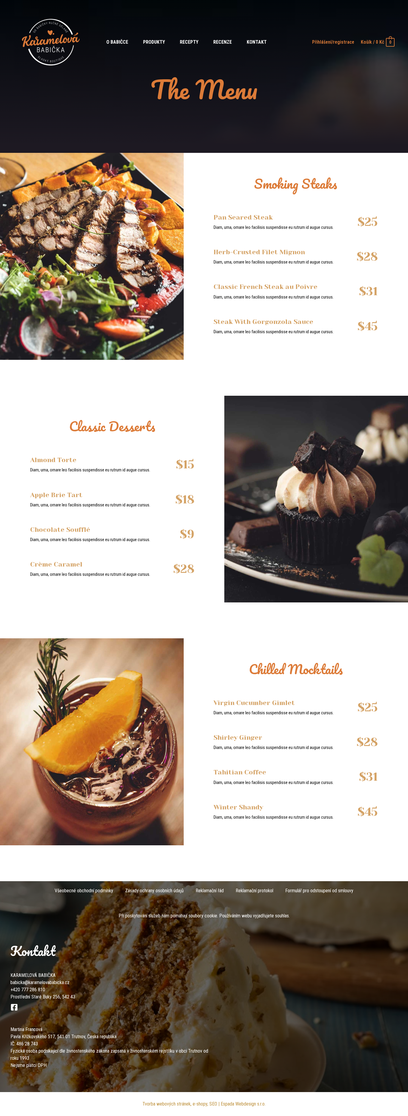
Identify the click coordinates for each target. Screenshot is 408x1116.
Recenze (222, 42)
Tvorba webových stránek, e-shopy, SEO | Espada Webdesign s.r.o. (204, 1104)
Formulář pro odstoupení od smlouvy (319, 890)
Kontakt (257, 42)
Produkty (154, 42)
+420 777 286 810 (27, 989)
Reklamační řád (210, 890)
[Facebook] (14, 1007)
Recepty (189, 42)
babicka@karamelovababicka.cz (40, 982)
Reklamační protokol (254, 890)
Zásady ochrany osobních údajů (154, 890)
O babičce (117, 42)
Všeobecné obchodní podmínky (84, 890)
